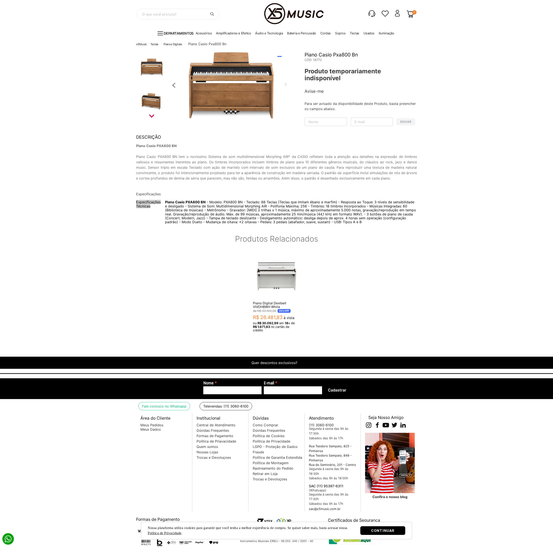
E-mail (269, 383)
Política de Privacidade (164, 533)
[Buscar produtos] (212, 14)
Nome (208, 383)
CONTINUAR (382, 530)
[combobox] (178, 14)
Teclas (154, 44)
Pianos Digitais (173, 44)
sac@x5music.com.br (324, 509)
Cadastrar (337, 390)
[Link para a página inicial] (141, 44)
